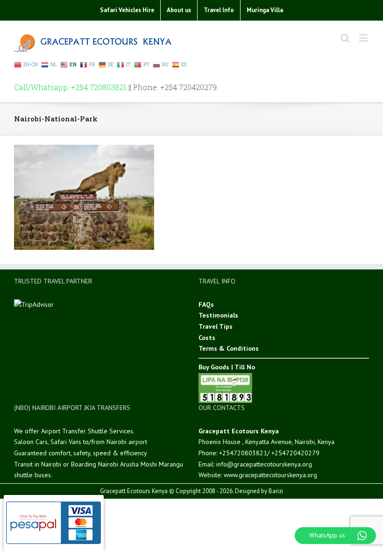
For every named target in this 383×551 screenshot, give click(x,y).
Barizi (276, 491)
